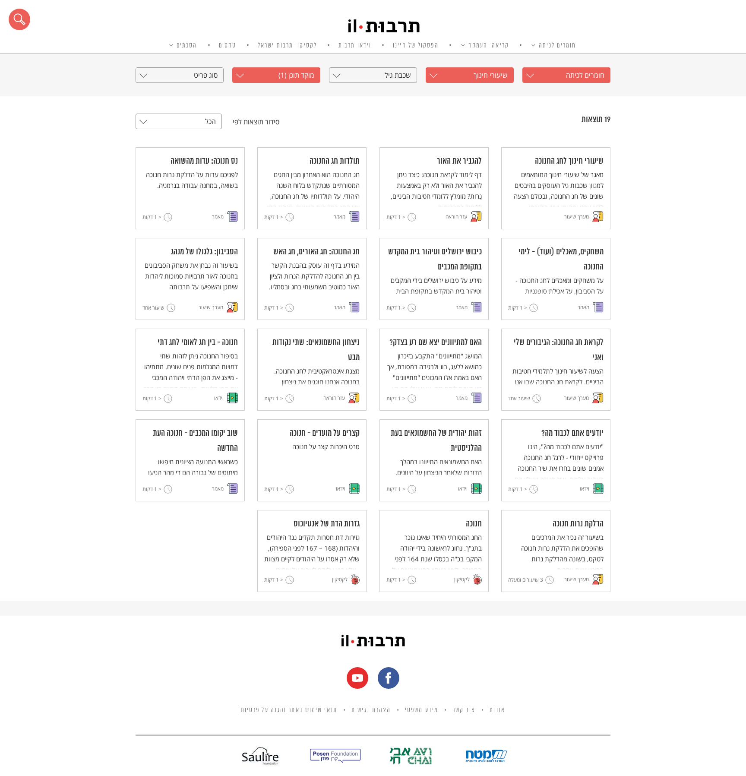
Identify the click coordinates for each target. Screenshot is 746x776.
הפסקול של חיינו (416, 45)
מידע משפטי (421, 710)
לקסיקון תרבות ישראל (287, 45)
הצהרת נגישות (371, 710)
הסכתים (187, 45)
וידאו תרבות (354, 45)
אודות (498, 710)
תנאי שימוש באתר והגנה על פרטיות (289, 710)
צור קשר (463, 710)
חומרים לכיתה (557, 45)
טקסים (228, 45)
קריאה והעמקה (488, 45)
